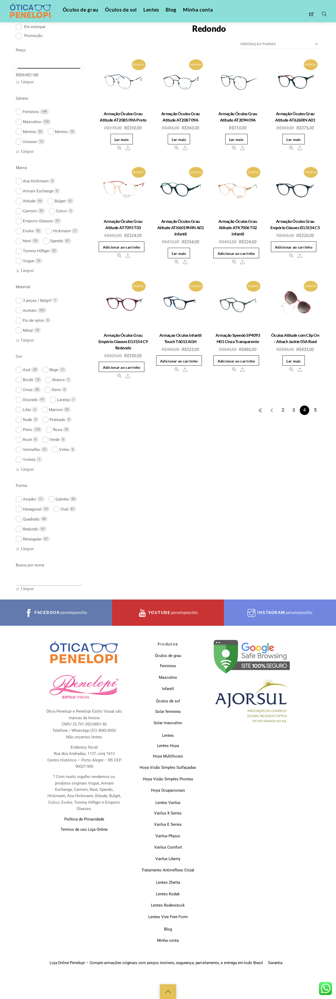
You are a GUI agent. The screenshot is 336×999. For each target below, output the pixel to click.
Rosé (27, 439)
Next (27, 241)
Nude (27, 419)
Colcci (61, 211)
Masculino (32, 121)
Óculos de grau (80, 10)
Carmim (30, 211)
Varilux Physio (167, 836)
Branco (58, 379)
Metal (28, 330)
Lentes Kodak (168, 894)
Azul (26, 369)
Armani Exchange (38, 191)
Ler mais (121, 139)
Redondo (30, 529)
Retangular (32, 539)
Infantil (168, 688)
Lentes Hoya (168, 745)
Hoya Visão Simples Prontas (168, 779)
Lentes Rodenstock (168, 905)
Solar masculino (168, 723)
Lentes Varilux (167, 802)
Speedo (56, 241)
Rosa (57, 429)
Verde (54, 439)
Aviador (29, 499)
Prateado (57, 419)
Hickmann (62, 231)
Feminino (31, 111)
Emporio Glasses (38, 221)
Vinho (64, 449)
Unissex (30, 141)
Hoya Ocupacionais (168, 790)
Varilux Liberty (167, 858)
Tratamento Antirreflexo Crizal (167, 870)
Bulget (60, 201)
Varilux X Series (168, 813)
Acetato (30, 310)
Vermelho (31, 449)
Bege (54, 369)
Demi (56, 389)
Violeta (29, 459)
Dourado (30, 399)
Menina (29, 131)
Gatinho (62, 499)
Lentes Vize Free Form (168, 916)
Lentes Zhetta (168, 882)
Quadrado (31, 519)
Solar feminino (168, 711)
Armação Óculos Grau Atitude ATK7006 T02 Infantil (237, 227)
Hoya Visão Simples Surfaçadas (168, 767)
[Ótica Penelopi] (31, 11)
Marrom (56, 409)
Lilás (27, 409)
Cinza (28, 389)
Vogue (28, 261)
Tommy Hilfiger (36, 251)
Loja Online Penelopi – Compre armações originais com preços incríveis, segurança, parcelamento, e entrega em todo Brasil (156, 962)
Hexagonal (32, 509)
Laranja (63, 399)
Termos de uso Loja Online (84, 829)
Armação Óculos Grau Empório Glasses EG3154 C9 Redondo (123, 341)
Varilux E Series (168, 824)
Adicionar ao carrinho (121, 247)
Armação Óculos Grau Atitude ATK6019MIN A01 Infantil (180, 227)
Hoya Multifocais (168, 756)
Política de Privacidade (84, 819)
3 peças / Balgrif (37, 300)
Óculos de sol (121, 10)
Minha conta (198, 10)
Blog (171, 10)
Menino (61, 131)
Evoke (28, 231)
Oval (64, 509)
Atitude (29, 201)
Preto (27, 429)
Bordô (28, 379)
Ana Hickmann (36, 181)
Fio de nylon (33, 320)
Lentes (151, 10)
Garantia (275, 962)
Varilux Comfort (168, 847)
